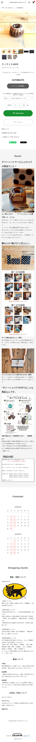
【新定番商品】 (20, 7)
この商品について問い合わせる (10, 137)
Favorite (19, 122)
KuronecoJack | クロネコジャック (18, 2)
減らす (15, 105)
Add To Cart (19, 113)
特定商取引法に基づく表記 (9, 133)
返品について (5, 129)
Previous (1, 29)
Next (34, 29)
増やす (24, 105)
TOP (3, 7)
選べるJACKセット (10, 7)
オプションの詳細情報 (18, 86)
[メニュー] (2, 2)
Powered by (8, 735)
